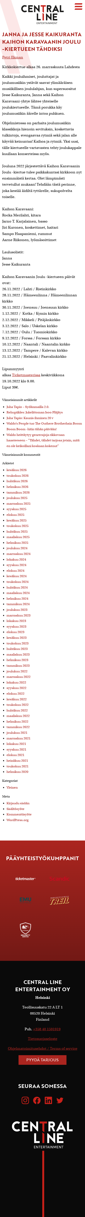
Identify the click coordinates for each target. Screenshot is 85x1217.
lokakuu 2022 (16, 682)
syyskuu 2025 (16, 509)
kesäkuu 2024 (17, 576)
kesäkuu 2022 (17, 699)
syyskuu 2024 (16, 565)
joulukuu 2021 (17, 733)
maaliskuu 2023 (18, 654)
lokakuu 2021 (16, 744)
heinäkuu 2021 (17, 761)
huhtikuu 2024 (17, 587)
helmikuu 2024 (17, 599)
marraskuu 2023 (19, 615)
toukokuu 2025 (18, 526)
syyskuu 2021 (16, 749)
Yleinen (12, 787)
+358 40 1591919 (47, 1029)
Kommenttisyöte (19, 814)
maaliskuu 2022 (18, 716)
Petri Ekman (12, 57)
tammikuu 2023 (18, 666)
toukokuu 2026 (18, 476)
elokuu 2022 (15, 694)
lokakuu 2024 (16, 559)
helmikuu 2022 (17, 721)
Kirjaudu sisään (18, 803)
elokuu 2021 (15, 755)
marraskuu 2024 (19, 554)
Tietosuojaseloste (42, 1038)
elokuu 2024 (15, 571)
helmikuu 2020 (17, 772)
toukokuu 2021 (18, 766)
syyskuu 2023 (16, 626)
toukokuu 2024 (18, 582)
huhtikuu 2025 (17, 531)
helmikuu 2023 (17, 660)
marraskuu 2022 (19, 677)
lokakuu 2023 (16, 621)
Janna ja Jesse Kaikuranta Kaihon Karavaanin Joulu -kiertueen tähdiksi (42, 41)
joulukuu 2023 (17, 610)
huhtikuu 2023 (17, 649)
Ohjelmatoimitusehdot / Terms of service (42, 1048)
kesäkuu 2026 (17, 470)
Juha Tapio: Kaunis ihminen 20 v (30, 418)
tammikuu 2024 (18, 604)
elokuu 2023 (15, 632)
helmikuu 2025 (17, 543)
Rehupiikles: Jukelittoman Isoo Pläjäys (35, 412)
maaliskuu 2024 (18, 593)
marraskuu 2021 (19, 738)
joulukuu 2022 (17, 671)
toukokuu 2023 (18, 643)
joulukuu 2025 (17, 498)
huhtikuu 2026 (17, 481)
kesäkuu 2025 (17, 520)
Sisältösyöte (15, 809)
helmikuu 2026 (17, 487)
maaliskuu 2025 (18, 537)
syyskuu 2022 (16, 688)
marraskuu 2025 (19, 504)
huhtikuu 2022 (17, 710)
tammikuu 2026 (18, 492)
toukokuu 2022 (18, 705)
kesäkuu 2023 (17, 638)
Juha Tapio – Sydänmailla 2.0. (28, 407)
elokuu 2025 (15, 515)
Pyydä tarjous (42, 1060)
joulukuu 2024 (17, 548)
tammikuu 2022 (18, 727)
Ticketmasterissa (26, 375)
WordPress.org (18, 820)
